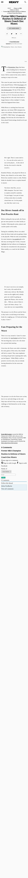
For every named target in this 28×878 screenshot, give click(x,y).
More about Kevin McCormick (9, 443)
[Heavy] (14, 2)
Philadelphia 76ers (13, 67)
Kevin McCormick (14, 41)
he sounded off (17, 239)
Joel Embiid (14, 338)
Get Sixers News (14, 28)
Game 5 (22, 85)
